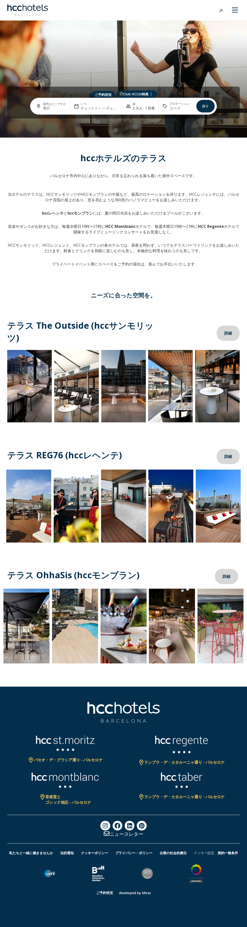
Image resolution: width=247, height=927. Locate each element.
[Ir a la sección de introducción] (123, 131)
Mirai (146, 893)
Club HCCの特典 (136, 94)
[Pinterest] (141, 825)
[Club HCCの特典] (121, 94)
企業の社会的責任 (173, 852)
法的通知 (67, 852)
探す (205, 106)
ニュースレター (126, 834)
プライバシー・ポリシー (133, 852)
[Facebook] (117, 825)
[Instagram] (105, 825)
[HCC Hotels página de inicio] (27, 10)
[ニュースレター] (107, 833)
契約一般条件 (228, 852)
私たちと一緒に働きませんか (31, 852)
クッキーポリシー (94, 852)
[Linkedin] (129, 825)
